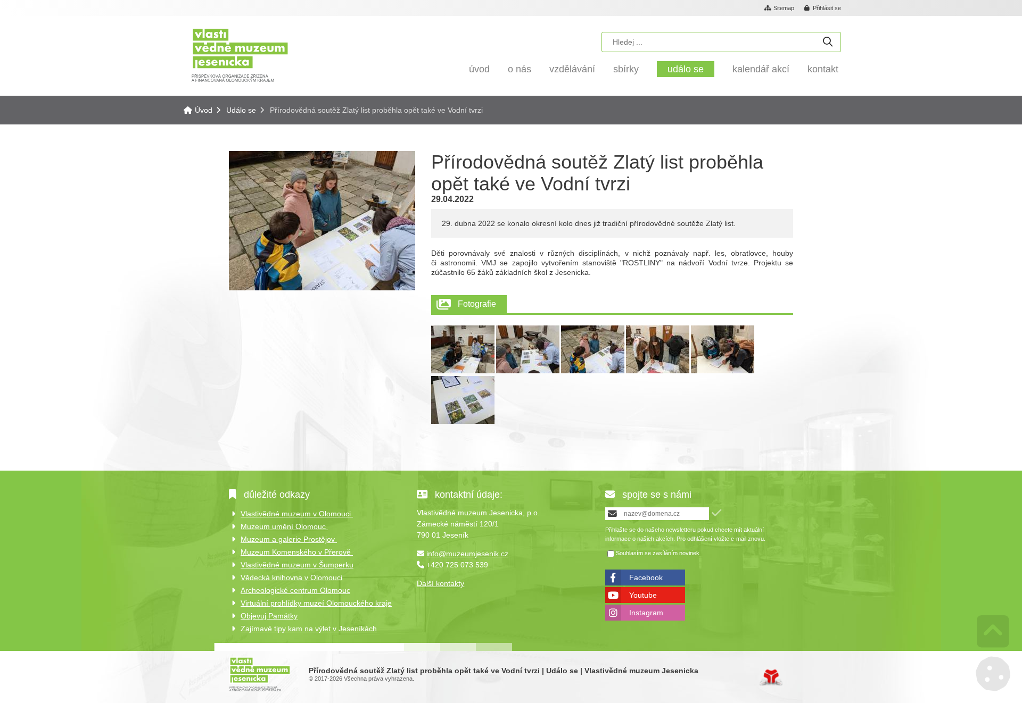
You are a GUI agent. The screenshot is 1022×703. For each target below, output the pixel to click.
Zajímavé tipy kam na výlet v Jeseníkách (309, 628)
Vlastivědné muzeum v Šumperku (297, 564)
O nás (519, 69)
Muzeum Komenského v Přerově (297, 552)
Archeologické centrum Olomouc (295, 590)
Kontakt (822, 69)
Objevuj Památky (269, 616)
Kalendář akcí (760, 69)
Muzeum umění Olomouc (284, 526)
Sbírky (626, 69)
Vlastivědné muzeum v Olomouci (297, 513)
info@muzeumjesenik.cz (467, 553)
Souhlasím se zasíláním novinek (657, 553)
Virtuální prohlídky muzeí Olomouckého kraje (316, 603)
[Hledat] (828, 42)
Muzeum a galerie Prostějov (289, 539)
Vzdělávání (572, 69)
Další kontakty (440, 583)
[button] (823, 8)
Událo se (685, 69)
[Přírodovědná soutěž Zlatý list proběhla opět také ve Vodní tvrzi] (322, 287)
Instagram (646, 612)
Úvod (240, 54)
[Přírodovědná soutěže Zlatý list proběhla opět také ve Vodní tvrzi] (462, 370)
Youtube (643, 595)
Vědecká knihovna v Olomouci (291, 577)
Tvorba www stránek (771, 677)
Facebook (646, 577)
